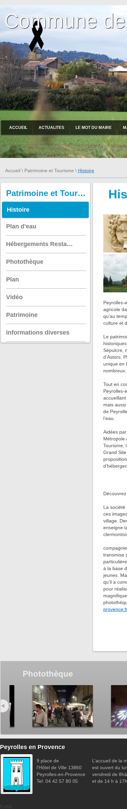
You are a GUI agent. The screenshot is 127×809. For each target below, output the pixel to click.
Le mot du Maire (94, 127)
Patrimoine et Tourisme (49, 170)
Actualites (51, 127)
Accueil (18, 127)
